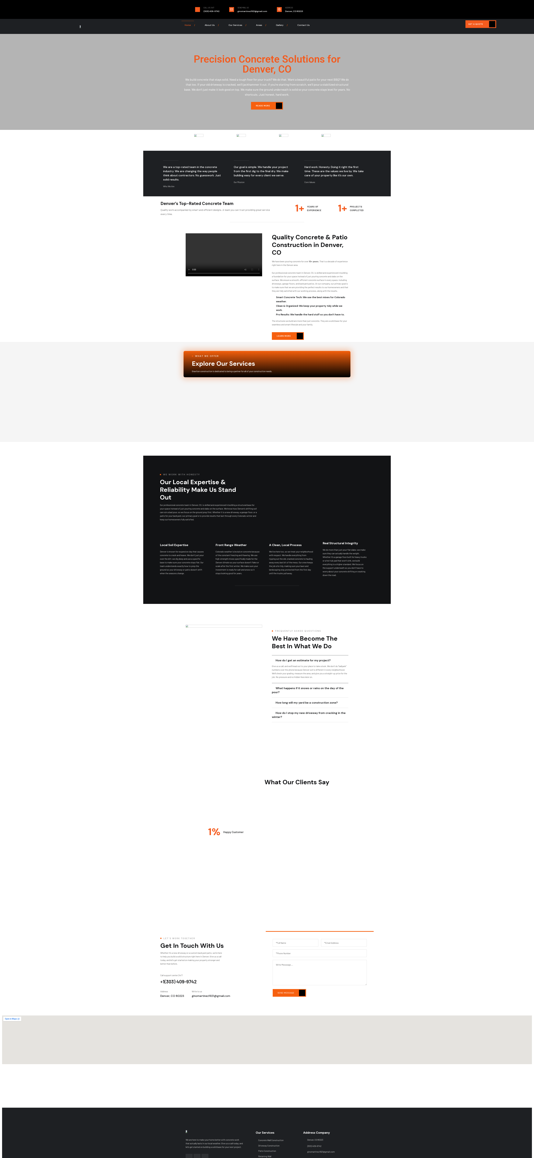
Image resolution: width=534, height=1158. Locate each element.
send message (286, 993)
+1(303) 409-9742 (178, 981)
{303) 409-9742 (314, 1146)
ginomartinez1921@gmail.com (321, 1151)
